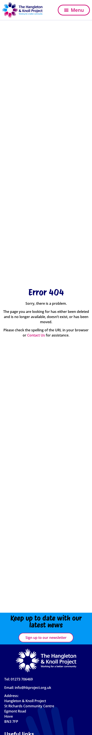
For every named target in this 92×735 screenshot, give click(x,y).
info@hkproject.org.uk (33, 687)
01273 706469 (22, 679)
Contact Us (36, 335)
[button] (74, 10)
